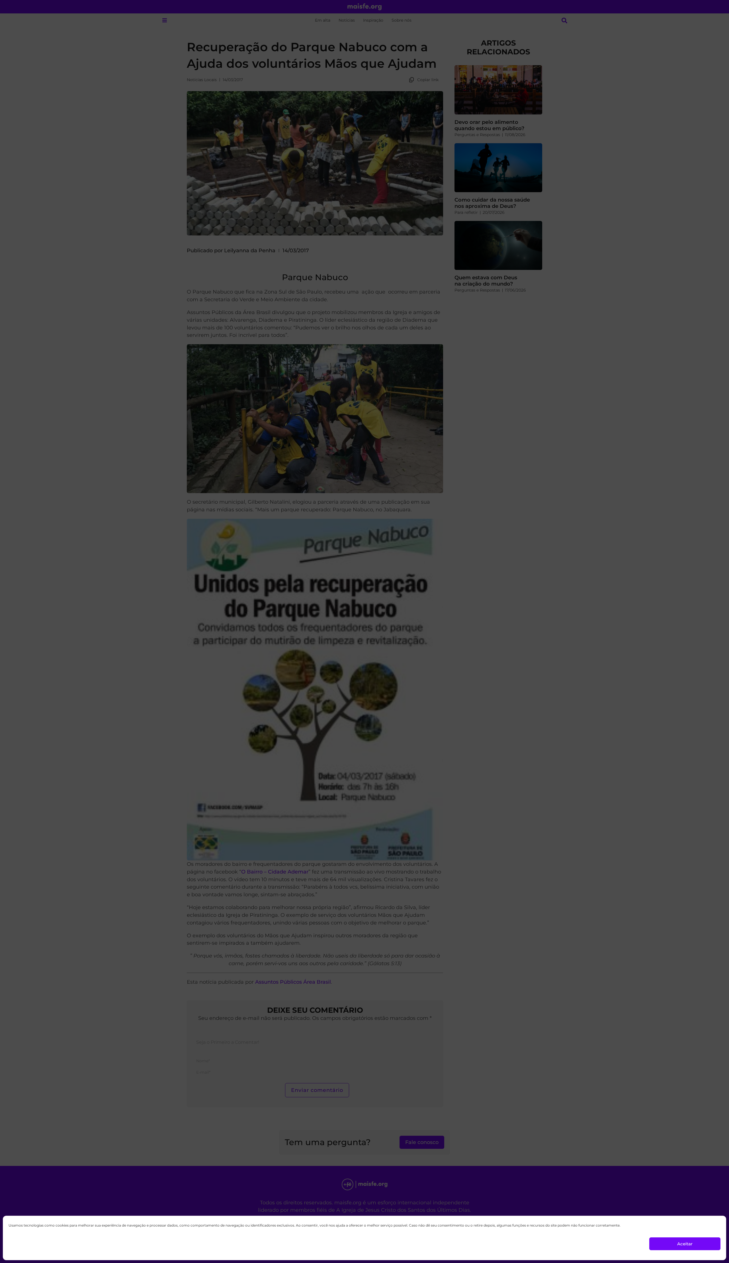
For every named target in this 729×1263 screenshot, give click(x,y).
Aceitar (685, 1243)
